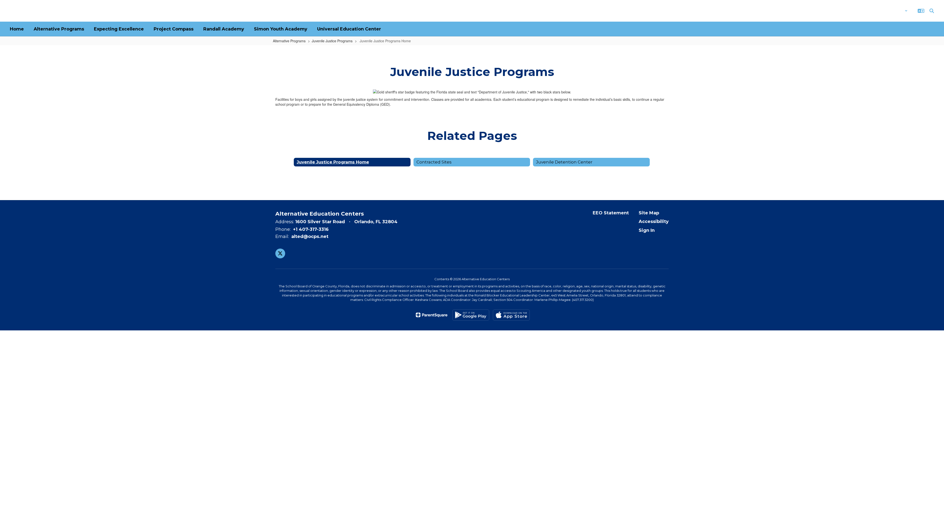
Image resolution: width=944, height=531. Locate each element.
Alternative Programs (289, 40)
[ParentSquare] (431, 315)
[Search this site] (931, 10)
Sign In (647, 230)
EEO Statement (611, 213)
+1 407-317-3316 (311, 229)
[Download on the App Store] (511, 315)
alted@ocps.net (309, 236)
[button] (895, 11)
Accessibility (654, 221)
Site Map (649, 213)
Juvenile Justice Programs (332, 40)
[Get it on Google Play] (470, 315)
